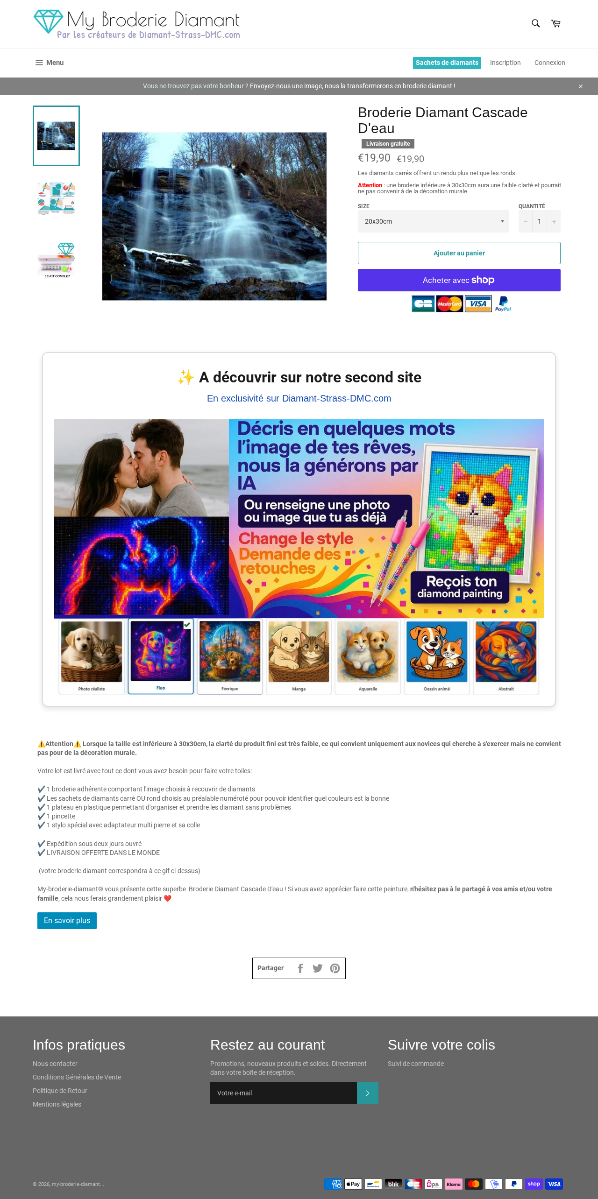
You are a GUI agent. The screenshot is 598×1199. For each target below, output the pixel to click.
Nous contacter (55, 1063)
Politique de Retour (60, 1090)
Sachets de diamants (447, 62)
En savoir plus (67, 920)
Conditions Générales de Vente (77, 1077)
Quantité (532, 206)
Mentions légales (57, 1104)
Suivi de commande (416, 1063)
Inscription (505, 62)
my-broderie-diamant (76, 1184)
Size (364, 206)
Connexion (549, 62)
